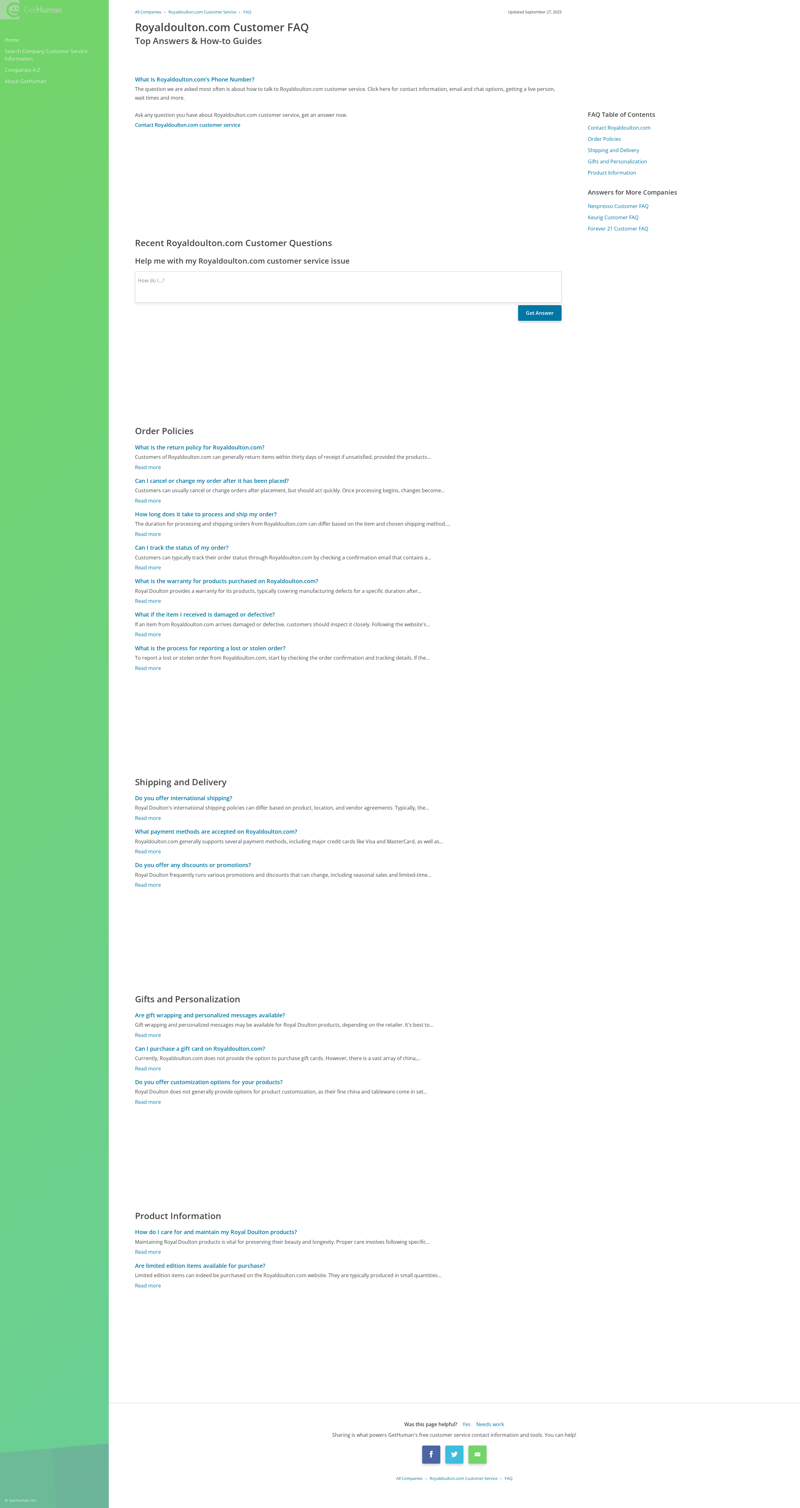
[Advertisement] (322, 182)
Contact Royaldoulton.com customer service (187, 125)
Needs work (490, 1424)
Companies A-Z (22, 70)
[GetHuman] (31, 9)
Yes (466, 1424)
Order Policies (604, 139)
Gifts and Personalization (617, 161)
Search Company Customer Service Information (46, 55)
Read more (148, 467)
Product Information (612, 172)
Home (12, 40)
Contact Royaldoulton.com (619, 127)
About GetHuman (25, 81)
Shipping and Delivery (613, 150)
